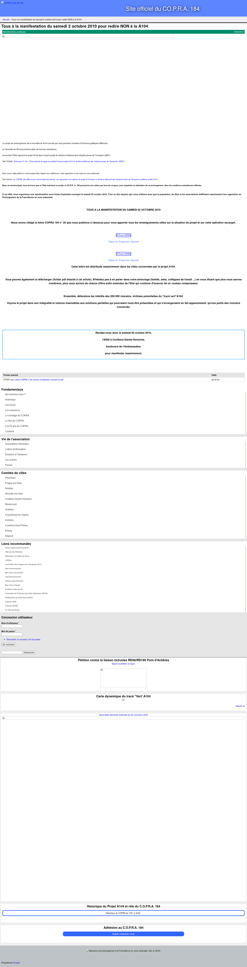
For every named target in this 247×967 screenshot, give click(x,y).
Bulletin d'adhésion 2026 (123, 933)
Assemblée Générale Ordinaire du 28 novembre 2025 (123, 714)
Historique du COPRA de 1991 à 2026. (123, 913)
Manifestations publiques (14, 31)
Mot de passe (8, 631)
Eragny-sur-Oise (13, 483)
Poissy (8, 530)
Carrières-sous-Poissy (16, 525)
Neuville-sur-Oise (14, 493)
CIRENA (8, 560)
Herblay (9, 488)
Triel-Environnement (13, 577)
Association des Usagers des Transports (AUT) (23, 564)
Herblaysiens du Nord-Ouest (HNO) (19, 598)
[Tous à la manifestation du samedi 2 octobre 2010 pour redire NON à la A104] (88, 36)
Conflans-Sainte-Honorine (18, 499)
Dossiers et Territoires (16, 454)
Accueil (6, 19)
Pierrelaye (10, 478)
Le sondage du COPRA (17, 415)
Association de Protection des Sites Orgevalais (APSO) (26, 593)
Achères (9, 520)
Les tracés (10, 405)
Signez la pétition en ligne (123, 663)
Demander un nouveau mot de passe (23, 639)
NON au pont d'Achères (14, 581)
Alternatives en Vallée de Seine (17, 556)
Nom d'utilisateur (10, 623)
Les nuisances (12, 410)
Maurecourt (11, 504)
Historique (10, 399)
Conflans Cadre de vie (14, 589)
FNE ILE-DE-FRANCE (13, 552)
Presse (8, 465)
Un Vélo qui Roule (12, 610)
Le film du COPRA (14, 421)
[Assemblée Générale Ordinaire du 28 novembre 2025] (123, 718)
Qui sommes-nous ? (15, 394)
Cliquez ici (240, 705)
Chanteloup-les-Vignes (17, 515)
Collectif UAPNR (11, 606)
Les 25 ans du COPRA (16, 426)
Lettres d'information (15, 449)
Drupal (17, 962)
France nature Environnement (16, 548)
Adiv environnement (13, 569)
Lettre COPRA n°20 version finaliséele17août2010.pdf (39, 379)
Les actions (11, 460)
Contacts (9, 431)
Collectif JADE (10, 602)
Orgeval (9, 536)
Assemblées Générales (17, 444)
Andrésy (9, 509)
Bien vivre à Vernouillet (14, 573)
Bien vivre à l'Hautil (12, 585)
